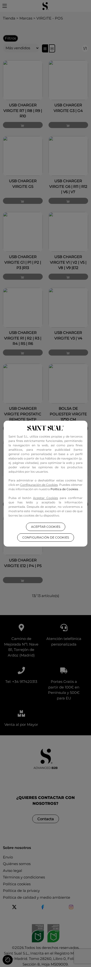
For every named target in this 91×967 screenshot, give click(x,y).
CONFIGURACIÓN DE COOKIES (45, 537)
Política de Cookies (64, 489)
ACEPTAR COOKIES (45, 526)
